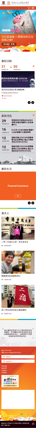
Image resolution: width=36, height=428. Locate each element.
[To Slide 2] (5, 45)
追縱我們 (8, 361)
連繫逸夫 (8, 357)
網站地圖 (4, 366)
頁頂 (33, 424)
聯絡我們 (4, 368)
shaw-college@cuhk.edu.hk (13, 352)
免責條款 (4, 370)
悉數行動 (7, 425)
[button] (29, 102)
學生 (5, 98)
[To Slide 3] (7, 45)
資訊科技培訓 (8, 96)
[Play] (12, 44)
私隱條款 (4, 372)
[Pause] (14, 44)
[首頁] (9, 3)
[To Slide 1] (4, 45)
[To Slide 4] (8, 45)
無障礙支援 (25, 423)
